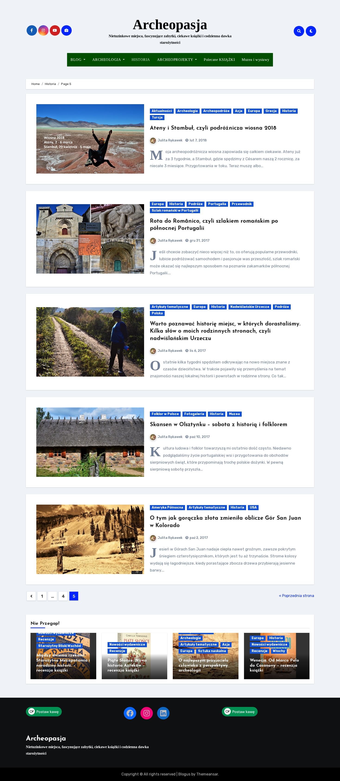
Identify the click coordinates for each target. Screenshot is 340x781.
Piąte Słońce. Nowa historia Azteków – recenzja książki (127, 666)
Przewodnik (242, 204)
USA (253, 507)
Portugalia (217, 204)
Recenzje (46, 639)
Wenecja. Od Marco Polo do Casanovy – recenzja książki (274, 666)
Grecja (271, 111)
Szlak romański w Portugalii (175, 210)
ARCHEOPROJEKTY (175, 60)
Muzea (234, 414)
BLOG (77, 60)
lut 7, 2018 (198, 140)
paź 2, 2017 (198, 538)
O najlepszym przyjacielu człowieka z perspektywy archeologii (203, 666)
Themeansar (207, 774)
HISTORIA (141, 60)
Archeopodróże (216, 111)
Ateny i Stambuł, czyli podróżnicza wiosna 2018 (213, 128)
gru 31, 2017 (199, 241)
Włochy (279, 651)
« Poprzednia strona (296, 596)
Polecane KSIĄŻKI (219, 60)
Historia (289, 111)
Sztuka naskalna (212, 651)
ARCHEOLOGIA (107, 60)
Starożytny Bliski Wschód (59, 646)
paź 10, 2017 (199, 437)
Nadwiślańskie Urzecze (249, 307)
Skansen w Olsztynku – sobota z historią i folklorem (218, 425)
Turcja (157, 117)
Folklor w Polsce (165, 414)
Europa (254, 111)
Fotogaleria (194, 414)
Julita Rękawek (170, 140)
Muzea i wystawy (255, 60)
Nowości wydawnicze (56, 633)
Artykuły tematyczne (170, 307)
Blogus (184, 774)
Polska (157, 313)
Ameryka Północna (167, 507)
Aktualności (162, 111)
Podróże (196, 204)
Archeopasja (170, 24)
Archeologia (187, 111)
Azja (238, 111)
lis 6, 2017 (197, 351)
